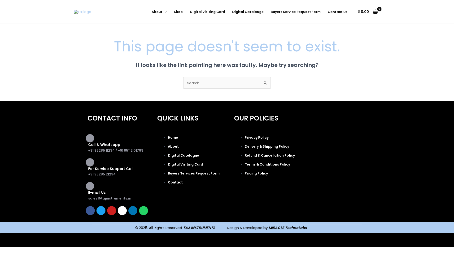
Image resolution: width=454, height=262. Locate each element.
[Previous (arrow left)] (9, 259)
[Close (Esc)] (69, 251)
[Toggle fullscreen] (29, 251)
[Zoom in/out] (9, 251)
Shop (178, 11)
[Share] (49, 251)
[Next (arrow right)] (29, 259)
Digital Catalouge (248, 11)
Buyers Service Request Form (296, 11)
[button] (164, 11)
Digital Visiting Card (207, 11)
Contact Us (338, 11)
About (157, 11)
